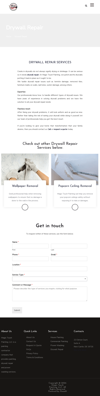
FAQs (28, 349)
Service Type (18, 275)
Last (52, 250)
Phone (15, 254)
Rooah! (63, 391)
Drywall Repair (56, 349)
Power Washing (57, 345)
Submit (17, 310)
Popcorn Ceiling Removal (75, 186)
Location (16, 264)
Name (15, 242)
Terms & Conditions (34, 357)
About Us (6, 331)
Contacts (79, 331)
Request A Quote (34, 345)
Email (54, 254)
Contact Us (31, 341)
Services (52, 331)
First (13, 250)
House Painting (57, 337)
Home (8, 36)
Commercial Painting (59, 341)
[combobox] (49, 279)
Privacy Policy (32, 353)
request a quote (60, 129)
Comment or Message (22, 285)
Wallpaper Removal (25, 186)
